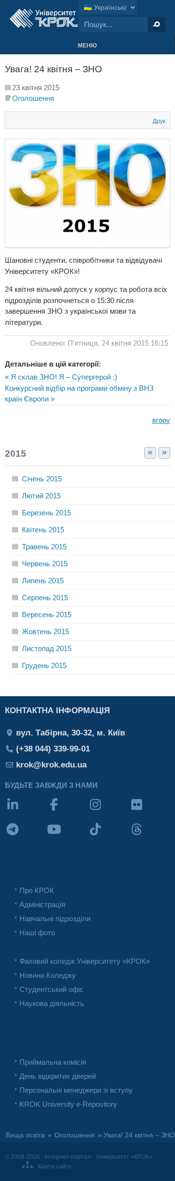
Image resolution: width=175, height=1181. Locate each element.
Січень (42, 479)
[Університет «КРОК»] (44, 18)
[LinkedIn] (25, 810)
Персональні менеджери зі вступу (76, 1090)
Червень (45, 563)
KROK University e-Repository (68, 1104)
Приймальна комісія (52, 1062)
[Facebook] (67, 810)
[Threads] (149, 835)
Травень (44, 547)
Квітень (43, 530)
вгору (161, 420)
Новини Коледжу (47, 975)
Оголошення (33, 98)
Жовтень (45, 631)
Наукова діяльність (51, 1003)
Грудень (44, 665)
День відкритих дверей (57, 1076)
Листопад (46, 648)
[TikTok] (108, 835)
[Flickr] (149, 810)
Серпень (45, 597)
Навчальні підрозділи (54, 918)
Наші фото (37, 932)
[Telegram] (25, 835)
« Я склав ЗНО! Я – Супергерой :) (61, 377)
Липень (43, 580)
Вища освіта (25, 1135)
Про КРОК (36, 890)
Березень (46, 513)
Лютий (41, 496)
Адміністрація (42, 904)
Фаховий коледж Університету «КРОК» (84, 961)
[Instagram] (108, 810)
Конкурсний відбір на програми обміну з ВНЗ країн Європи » (79, 393)
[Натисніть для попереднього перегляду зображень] (87, 245)
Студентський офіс (51, 989)
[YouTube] (67, 835)
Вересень (46, 614)
